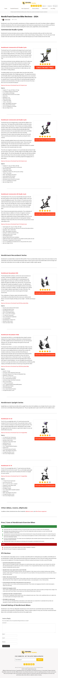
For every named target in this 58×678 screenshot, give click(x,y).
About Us (44, 5)
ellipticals (27, 511)
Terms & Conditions (26, 667)
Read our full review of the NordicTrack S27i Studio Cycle (14, 85)
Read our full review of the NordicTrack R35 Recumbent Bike (14, 303)
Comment (4, 622)
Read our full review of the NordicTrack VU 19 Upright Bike (14, 476)
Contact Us (50, 5)
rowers (31, 511)
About (16, 667)
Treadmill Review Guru (29, 3)
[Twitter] (36, 6)
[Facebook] (32, 6)
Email (3, 637)
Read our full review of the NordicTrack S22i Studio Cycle (14, 161)
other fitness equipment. (41, 511)
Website (3, 641)
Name (3, 634)
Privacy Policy (33, 667)
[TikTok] (41, 6)
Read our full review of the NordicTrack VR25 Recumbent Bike (15, 366)
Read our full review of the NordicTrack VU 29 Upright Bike (14, 432)
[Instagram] (34, 6)
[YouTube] (38, 6)
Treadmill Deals (40, 667)
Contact (19, 667)
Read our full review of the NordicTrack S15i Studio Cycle (14, 224)
